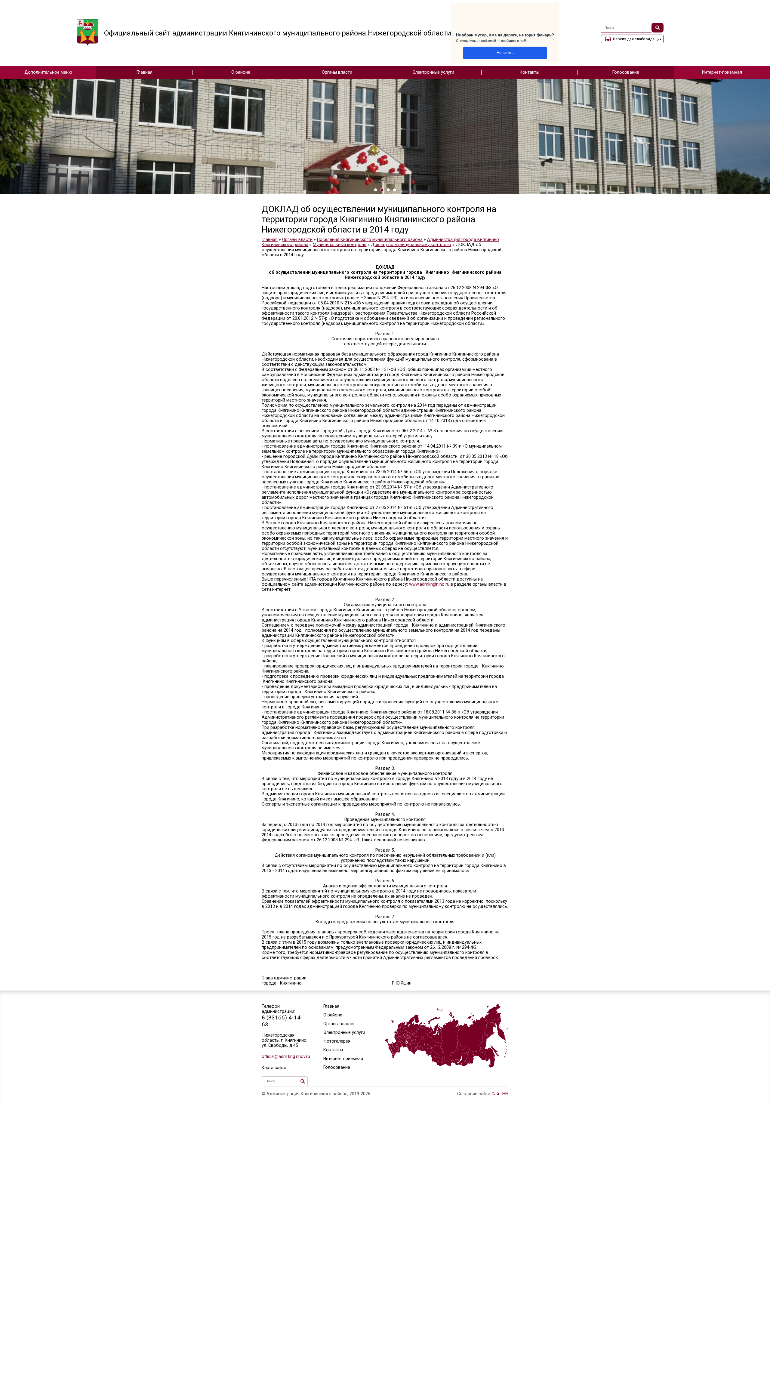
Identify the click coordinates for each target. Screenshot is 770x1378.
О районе (240, 72)
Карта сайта (274, 1067)
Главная (144, 72)
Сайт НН (499, 1093)
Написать (505, 53)
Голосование (625, 72)
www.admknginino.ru (429, 584)
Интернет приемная (343, 1058)
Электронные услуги (433, 72)
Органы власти (337, 72)
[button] (375, 190)
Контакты (529, 72)
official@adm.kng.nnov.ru (285, 1056)
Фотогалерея (336, 1041)
